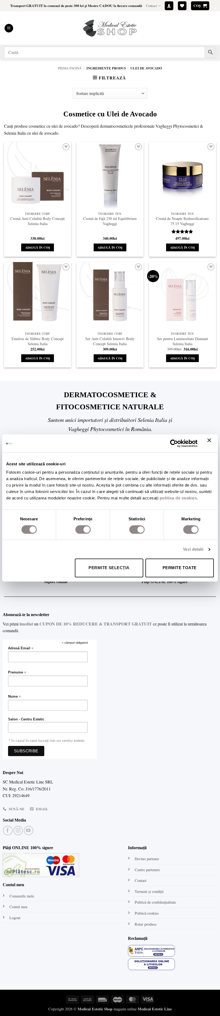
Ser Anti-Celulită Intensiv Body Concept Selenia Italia (109, 341)
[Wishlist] (182, 5)
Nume (14, 696)
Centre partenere (147, 869)
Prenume (17, 672)
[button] (169, 5)
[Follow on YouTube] (28, 830)
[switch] (83, 529)
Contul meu (18, 906)
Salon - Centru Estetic (26, 719)
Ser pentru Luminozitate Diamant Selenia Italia (182, 341)
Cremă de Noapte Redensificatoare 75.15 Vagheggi (182, 221)
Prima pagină (70, 68)
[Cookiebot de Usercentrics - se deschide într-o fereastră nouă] (174, 443)
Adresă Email (20, 648)
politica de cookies (178, 498)
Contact (151, 5)
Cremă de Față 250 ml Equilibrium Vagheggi (110, 221)
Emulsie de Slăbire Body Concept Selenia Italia (38, 341)
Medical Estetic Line (155, 1009)
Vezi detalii (193, 549)
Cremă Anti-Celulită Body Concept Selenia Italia (37, 221)
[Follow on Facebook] (7, 830)
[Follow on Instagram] (18, 830)
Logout (14, 917)
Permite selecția (109, 568)
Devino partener (147, 858)
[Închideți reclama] (210, 443)
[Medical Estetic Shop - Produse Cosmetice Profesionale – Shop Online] (110, 28)
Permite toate (180, 568)
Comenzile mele (21, 896)
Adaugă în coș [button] (37, 247)
